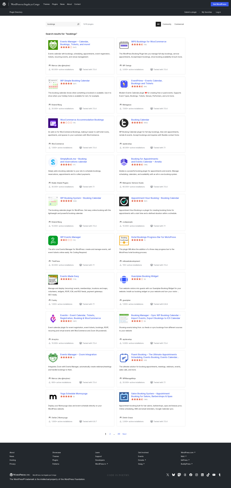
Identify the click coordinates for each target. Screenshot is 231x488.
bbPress (185, 460)
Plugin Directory (16, 12)
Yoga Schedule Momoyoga (73, 393)
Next (124, 434)
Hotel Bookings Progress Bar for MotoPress (153, 237)
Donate (142, 460)
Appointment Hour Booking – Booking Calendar (155, 198)
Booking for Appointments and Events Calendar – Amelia (146, 160)
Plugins (55, 460)
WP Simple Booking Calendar (75, 80)
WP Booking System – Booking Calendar (80, 198)
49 (119, 434)
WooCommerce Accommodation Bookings (82, 119)
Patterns (55, 464)
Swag (141, 464)
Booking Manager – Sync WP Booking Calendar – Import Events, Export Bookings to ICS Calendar (155, 316)
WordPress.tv (101, 464)
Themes (55, 456)
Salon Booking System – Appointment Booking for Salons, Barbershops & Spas (151, 395)
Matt (184, 456)
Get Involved (143, 452)
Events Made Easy (69, 276)
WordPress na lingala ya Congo (44, 475)
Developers (100, 460)
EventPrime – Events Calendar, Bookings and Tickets (146, 82)
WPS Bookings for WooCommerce (148, 41)
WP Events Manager (70, 237)
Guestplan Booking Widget (144, 276)
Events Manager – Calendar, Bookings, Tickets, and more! (75, 43)
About (12, 452)
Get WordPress (219, 4)
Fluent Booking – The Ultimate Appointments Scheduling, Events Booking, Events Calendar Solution (154, 356)
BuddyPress (187, 464)
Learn (97, 452)
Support (98, 456)
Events (141, 456)
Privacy (13, 464)
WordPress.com (188, 452)
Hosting (13, 460)
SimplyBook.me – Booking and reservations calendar (73, 160)
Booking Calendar (140, 119)
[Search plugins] (78, 24)
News (12, 456)
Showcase (56, 452)
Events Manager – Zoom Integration (78, 354)
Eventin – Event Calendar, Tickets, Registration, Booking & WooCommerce (80, 316)
